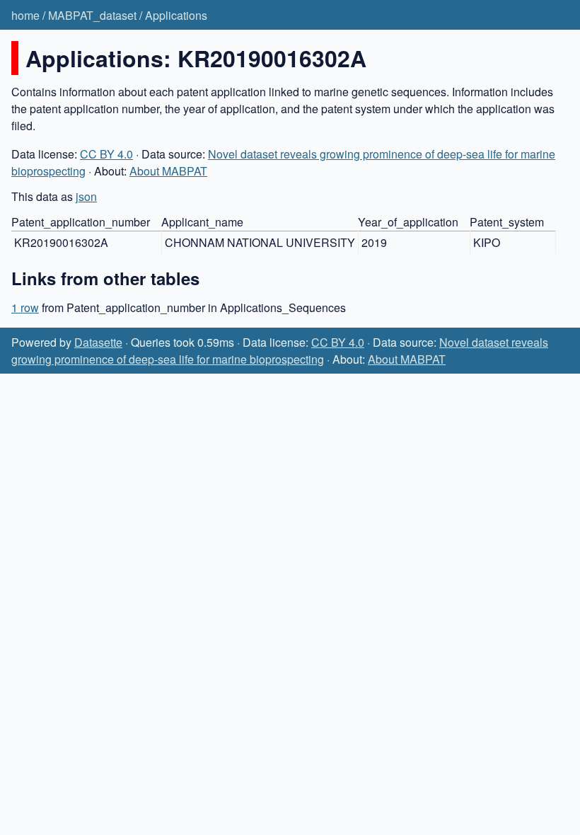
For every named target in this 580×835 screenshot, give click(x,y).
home (25, 15)
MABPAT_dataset (92, 15)
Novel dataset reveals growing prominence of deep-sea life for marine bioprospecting (279, 350)
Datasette (98, 342)
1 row (25, 307)
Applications (176, 15)
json (86, 196)
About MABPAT (168, 171)
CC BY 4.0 (106, 154)
